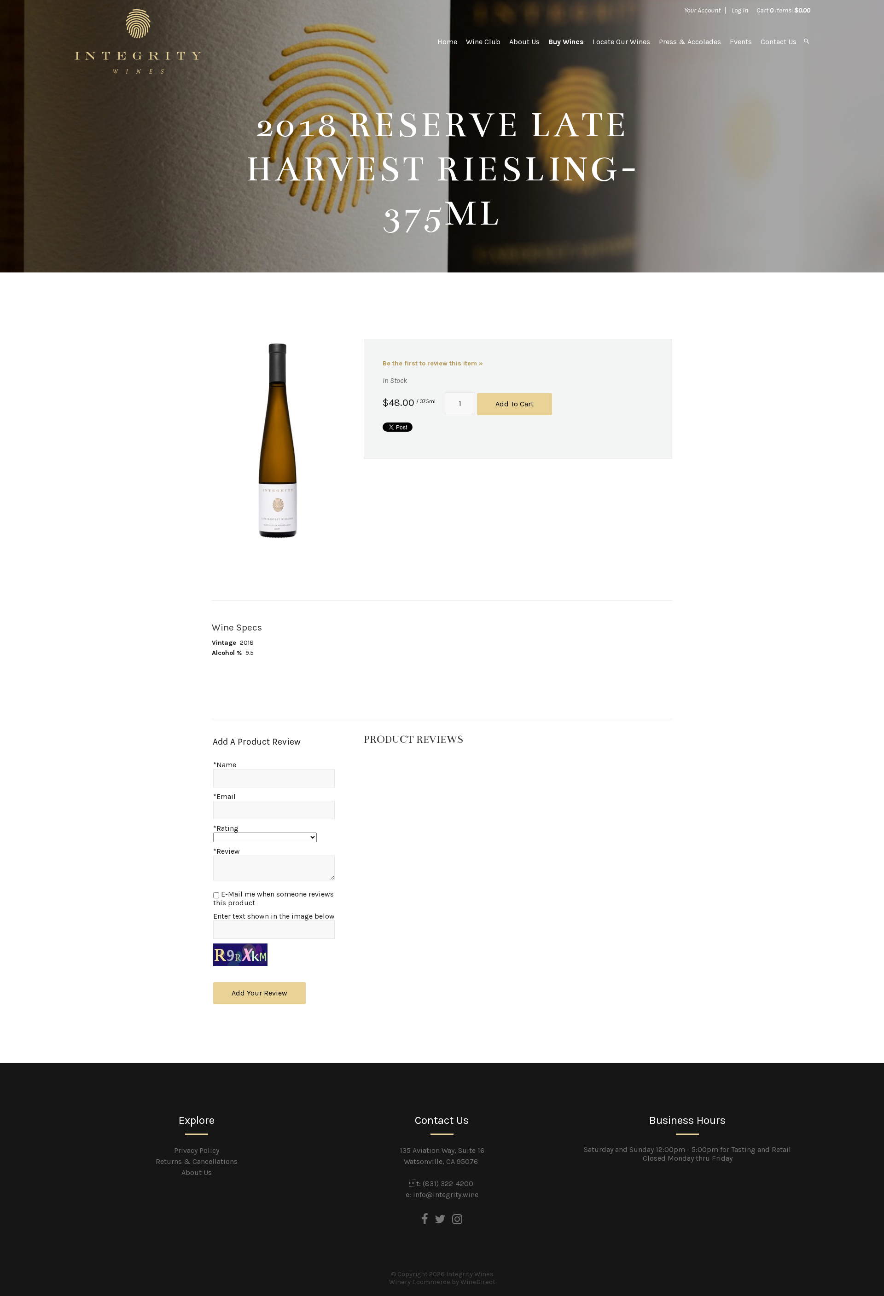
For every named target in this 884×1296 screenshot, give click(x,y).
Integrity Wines (138, 41)
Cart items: (783, 10)
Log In (740, 10)
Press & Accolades (690, 41)
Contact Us (779, 41)
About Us (524, 41)
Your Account (702, 10)
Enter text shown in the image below (274, 916)
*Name (224, 764)
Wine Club (483, 41)
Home (447, 41)
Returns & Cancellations (197, 1161)
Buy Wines (566, 41)
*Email (224, 796)
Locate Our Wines (621, 41)
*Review (226, 851)
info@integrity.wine (445, 1194)
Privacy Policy (196, 1150)
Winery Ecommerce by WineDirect (442, 1282)
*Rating (225, 828)
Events (741, 41)
